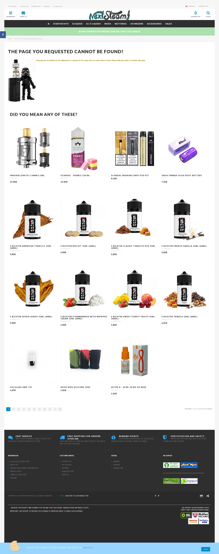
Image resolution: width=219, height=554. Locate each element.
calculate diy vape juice (19, 461)
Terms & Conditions (18, 475)
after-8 (114, 390)
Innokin (13, 178)
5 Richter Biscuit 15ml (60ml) (78, 246)
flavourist (15, 250)
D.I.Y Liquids (93, 24)
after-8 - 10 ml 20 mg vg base (128, 387)
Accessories (154, 24)
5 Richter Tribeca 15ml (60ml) (179, 317)
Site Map (13, 478)
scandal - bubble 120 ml (75, 175)
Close (206, 549)
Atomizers (136, 24)
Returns (65, 468)
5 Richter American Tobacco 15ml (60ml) (31, 247)
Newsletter (118, 468)
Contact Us (66, 461)
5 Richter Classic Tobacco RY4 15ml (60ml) (133, 247)
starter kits (61, 24)
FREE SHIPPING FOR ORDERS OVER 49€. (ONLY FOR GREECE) (87, 496)
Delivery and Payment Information (24, 468)
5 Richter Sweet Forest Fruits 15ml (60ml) (133, 318)
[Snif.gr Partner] (37, 518)
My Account (67, 465)
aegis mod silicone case (75, 387)
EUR (203, 6)
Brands (116, 461)
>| (60, 409)
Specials (117, 465)
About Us (14, 465)
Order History (68, 471)
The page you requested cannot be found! (28, 39)
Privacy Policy (15, 471)
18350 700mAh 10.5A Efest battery (182, 175)
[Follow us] (208, 496)
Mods (107, 24)
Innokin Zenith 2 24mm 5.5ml (27, 175)
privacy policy (88, 548)
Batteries (121, 24)
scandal (64, 178)
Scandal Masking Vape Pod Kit (130, 175)
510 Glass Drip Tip (21, 387)
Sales (168, 24)
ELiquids (77, 24)
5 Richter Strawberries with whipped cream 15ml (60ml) (84, 318)
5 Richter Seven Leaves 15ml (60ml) (31, 317)
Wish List (65, 475)
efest (164, 178)
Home (10, 39)
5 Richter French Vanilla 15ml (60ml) (184, 246)
